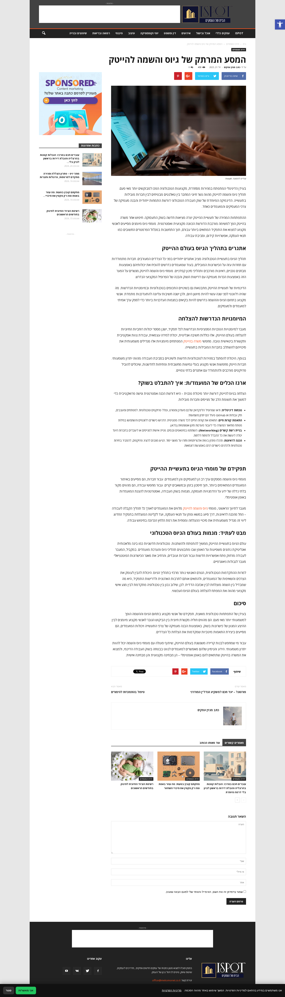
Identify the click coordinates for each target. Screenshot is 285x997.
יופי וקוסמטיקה (149, 33)
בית (244, 44)
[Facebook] (98, 971)
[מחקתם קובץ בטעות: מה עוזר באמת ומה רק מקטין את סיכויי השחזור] (178, 766)
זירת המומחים (238, 49)
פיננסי (119, 33)
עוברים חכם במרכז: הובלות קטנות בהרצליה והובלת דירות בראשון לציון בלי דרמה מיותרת (225, 788)
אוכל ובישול (203, 33)
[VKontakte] (77, 971)
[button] (280, 24)
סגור (8, 990)
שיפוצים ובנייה (78, 33)
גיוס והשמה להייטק (195, 508)
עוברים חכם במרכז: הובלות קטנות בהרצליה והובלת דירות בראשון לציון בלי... (59, 158)
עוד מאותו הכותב (210, 743)
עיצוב (131, 33)
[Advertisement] (109, 14)
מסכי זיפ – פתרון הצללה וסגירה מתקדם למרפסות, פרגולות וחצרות (59, 175)
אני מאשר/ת (25, 990)
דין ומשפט (170, 33)
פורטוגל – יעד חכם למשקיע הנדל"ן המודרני (218, 692)
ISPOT (239, 33)
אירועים (186, 33)
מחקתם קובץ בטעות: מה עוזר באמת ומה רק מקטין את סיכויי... (61, 193)
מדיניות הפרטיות (171, 990)
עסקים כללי (223, 33)
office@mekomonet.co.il (166, 980)
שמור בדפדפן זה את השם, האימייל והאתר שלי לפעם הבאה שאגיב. (204, 891)
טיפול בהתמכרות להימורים (128, 692)
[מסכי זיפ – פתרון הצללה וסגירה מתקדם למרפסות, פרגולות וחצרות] (92, 178)
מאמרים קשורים (234, 743)
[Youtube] (66, 971)
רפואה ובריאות (101, 33)
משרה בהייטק (192, 341)
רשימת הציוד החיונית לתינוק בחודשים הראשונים (63, 212)
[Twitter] (87, 971)
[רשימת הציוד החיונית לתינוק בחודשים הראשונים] (132, 766)
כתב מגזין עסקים (232, 67)
